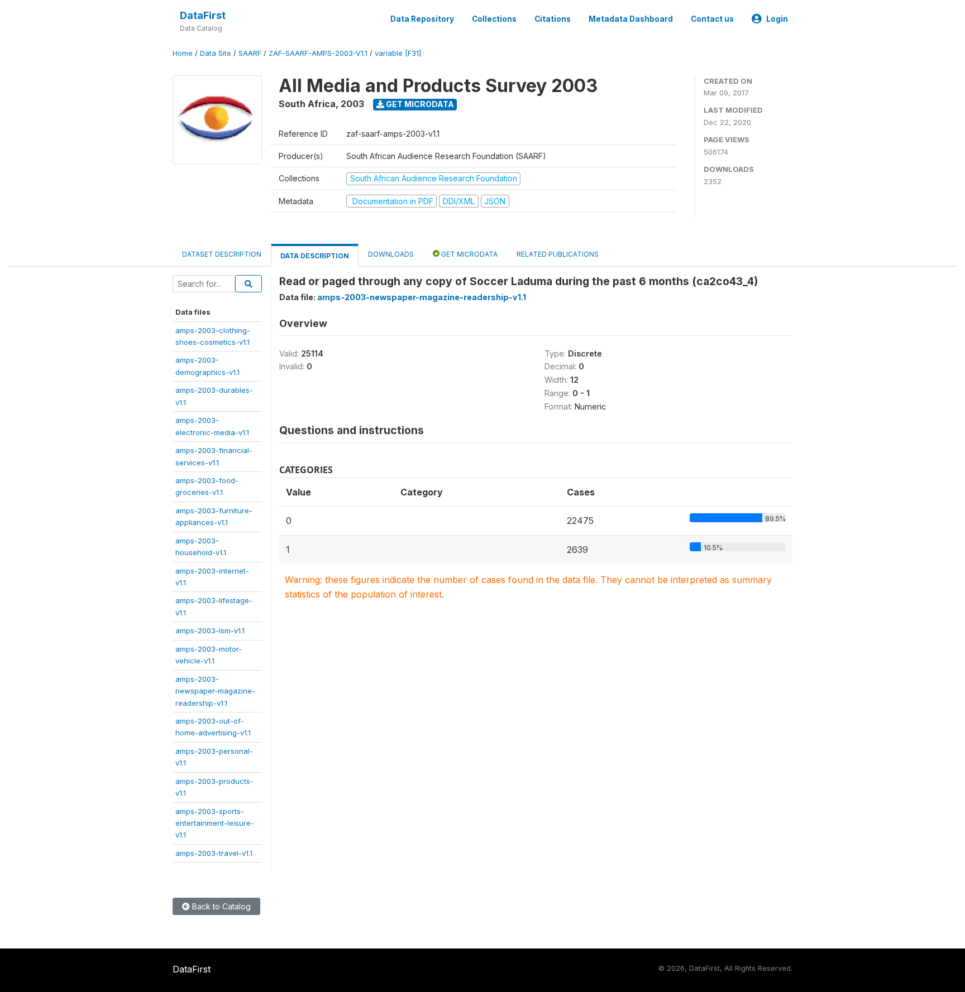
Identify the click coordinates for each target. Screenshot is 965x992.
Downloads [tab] (391, 254)
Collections (494, 19)
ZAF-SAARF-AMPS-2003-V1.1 (318, 53)
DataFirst (203, 15)
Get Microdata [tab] (468, 254)
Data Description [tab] (314, 256)
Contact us (712, 19)
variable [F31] (398, 53)
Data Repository (422, 19)
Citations (552, 19)
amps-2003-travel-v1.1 (213, 853)
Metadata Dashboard (631, 19)
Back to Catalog (220, 906)
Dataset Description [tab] (221, 254)
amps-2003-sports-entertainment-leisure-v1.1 (214, 823)
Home (183, 53)
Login (777, 19)
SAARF (249, 53)
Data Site (215, 53)
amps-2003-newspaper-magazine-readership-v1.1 (215, 691)
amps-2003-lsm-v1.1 (210, 630)
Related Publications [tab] (558, 254)
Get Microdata (419, 104)
